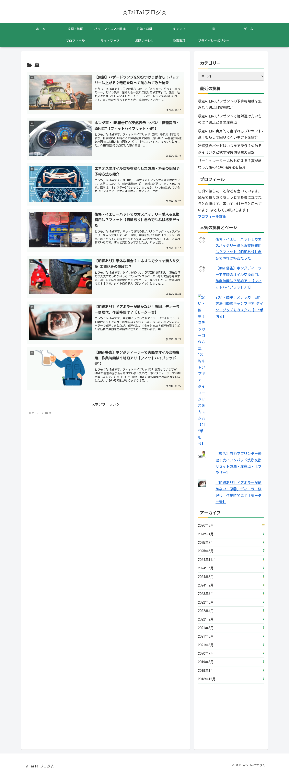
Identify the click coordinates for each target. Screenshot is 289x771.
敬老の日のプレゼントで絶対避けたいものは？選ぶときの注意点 (230, 119)
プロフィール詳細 (212, 216)
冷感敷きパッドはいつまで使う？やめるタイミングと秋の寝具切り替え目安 (230, 149)
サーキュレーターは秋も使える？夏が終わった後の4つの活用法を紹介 (230, 164)
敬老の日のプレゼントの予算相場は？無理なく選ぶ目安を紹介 (230, 104)
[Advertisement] (105, 462)
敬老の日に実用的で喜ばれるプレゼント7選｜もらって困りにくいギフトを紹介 (230, 134)
